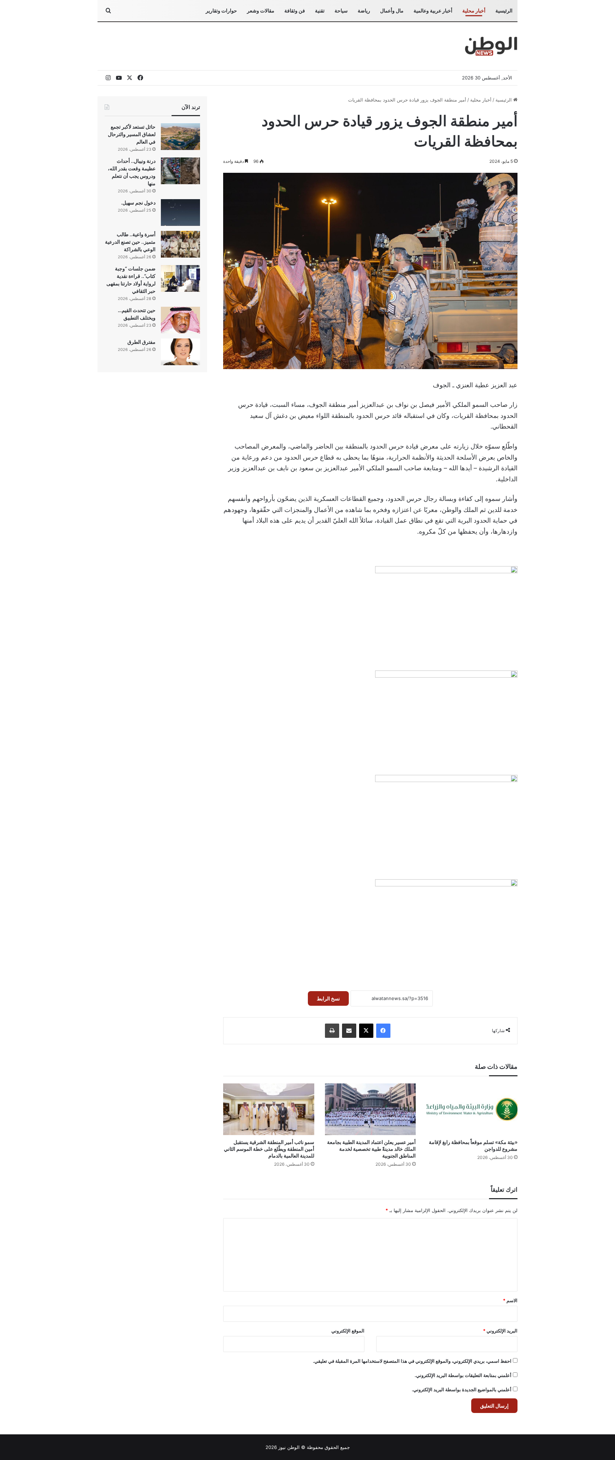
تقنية (320, 10)
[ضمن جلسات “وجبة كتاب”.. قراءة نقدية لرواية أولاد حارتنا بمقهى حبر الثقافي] (180, 278)
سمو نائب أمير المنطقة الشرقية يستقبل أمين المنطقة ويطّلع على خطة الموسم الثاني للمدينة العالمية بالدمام (269, 1149)
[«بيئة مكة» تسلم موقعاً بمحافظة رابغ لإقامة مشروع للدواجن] (471, 1109)
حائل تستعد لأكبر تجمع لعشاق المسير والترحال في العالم (132, 134)
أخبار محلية (473, 10)
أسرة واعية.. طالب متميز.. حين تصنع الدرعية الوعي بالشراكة (130, 241)
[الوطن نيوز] (490, 46)
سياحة (341, 10)
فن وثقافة (294, 10)
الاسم (510, 1300)
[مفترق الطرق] (180, 351)
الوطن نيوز (289, 1447)
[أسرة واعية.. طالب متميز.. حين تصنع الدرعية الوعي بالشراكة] (180, 244)
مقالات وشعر (260, 10)
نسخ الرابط (328, 998)
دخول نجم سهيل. (138, 203)
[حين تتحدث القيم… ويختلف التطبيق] (180, 320)
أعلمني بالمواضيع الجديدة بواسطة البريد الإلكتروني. (461, 1389)
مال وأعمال (392, 10)
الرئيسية (503, 10)
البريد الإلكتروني (500, 1331)
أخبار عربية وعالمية (433, 10)
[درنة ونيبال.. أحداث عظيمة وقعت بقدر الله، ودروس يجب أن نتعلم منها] (180, 170)
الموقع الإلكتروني (347, 1331)
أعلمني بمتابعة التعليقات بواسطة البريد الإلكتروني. (463, 1375)
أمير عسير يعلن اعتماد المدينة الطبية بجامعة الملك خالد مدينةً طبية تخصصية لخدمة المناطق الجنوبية (371, 1149)
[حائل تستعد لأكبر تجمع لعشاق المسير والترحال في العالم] (180, 136)
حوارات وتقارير (221, 10)
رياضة (364, 10)
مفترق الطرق (141, 342)
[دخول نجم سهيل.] (180, 212)
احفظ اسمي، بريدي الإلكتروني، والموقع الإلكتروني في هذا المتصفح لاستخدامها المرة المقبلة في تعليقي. (412, 1361)
